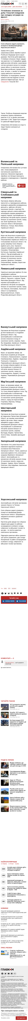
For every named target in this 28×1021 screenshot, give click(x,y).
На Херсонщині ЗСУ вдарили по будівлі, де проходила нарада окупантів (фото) (18, 723)
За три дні (11, 863)
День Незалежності (18, 6)
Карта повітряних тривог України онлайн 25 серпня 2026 (15, 875)
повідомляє (5, 82)
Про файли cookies (5, 1017)
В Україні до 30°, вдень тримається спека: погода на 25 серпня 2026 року (14, 924)
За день (17, 863)
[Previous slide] (24, 7)
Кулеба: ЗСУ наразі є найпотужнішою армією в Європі (18, 714)
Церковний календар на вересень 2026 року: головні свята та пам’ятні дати (16, 882)
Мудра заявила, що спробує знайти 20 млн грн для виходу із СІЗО (18, 764)
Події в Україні (7, 760)
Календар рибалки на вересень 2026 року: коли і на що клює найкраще (16, 901)
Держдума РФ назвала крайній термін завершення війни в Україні (13, 930)
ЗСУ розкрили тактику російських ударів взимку (18, 706)
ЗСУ (9, 588)
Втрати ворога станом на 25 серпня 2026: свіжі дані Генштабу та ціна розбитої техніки (18, 808)
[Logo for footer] (7, 970)
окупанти (14, 588)
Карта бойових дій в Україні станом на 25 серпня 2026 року (17, 799)
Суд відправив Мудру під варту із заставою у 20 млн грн (18, 773)
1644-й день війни (6, 6)
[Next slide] (26, 7)
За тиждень (4, 863)
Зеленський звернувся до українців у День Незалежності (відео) (12, 935)
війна (5, 588)
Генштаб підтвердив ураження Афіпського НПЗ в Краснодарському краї (13, 911)
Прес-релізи (6, 948)
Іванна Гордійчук (5, 19)
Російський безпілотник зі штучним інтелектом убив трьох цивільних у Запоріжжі (11, 918)
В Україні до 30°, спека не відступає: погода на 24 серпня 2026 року (12, 941)
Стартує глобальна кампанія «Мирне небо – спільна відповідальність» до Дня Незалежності (18, 953)
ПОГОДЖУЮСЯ (21, 1018)
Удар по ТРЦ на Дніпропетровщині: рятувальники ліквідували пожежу (17, 782)
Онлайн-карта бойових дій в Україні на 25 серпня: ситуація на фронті (16, 869)
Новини (4, 908)
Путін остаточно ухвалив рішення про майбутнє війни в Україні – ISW (16, 888)
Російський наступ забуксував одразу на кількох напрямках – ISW (17, 791)
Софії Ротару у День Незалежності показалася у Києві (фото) (16, 895)
